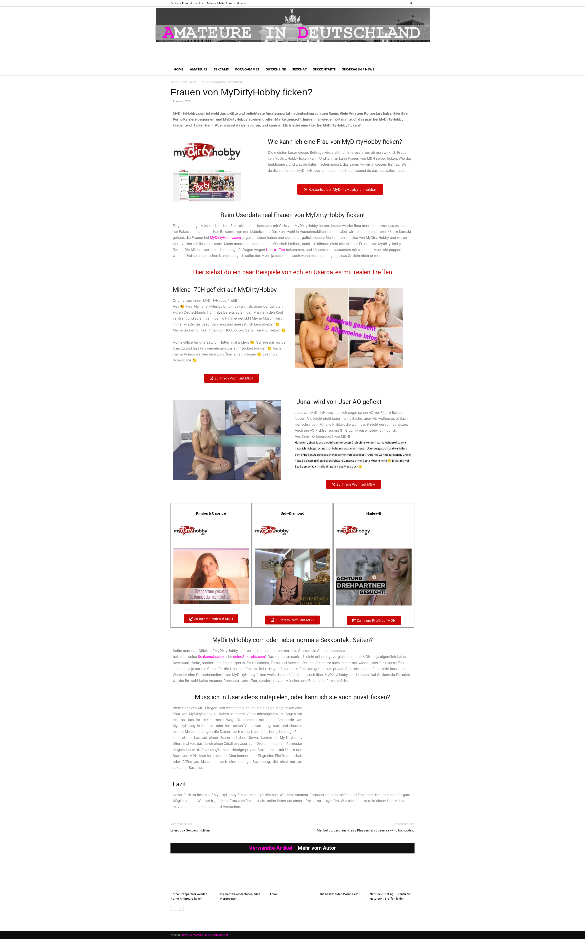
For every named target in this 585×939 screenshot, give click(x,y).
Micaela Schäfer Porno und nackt (226, 3)
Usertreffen (275, 250)
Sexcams (221, 69)
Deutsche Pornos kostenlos (186, 3)
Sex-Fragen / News (358, 69)
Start (173, 82)
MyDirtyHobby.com (225, 237)
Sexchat (299, 69)
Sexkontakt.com (211, 656)
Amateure (198, 69)
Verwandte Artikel (270, 848)
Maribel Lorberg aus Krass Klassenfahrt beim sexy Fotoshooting (366, 830)
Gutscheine (276, 69)
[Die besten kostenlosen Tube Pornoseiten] (242, 874)
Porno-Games (247, 69)
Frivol (273, 894)
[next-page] (180, 908)
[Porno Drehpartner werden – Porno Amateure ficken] (192, 874)
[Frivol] (292, 874)
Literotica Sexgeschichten (190, 830)
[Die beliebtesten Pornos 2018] (342, 874)
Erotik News (188, 82)
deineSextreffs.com (249, 656)
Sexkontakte (324, 69)
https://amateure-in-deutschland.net (205, 935)
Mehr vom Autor (317, 848)
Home (178, 69)
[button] (411, 3)
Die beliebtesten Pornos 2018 (340, 894)
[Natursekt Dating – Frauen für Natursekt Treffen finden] (392, 874)
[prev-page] (173, 908)
